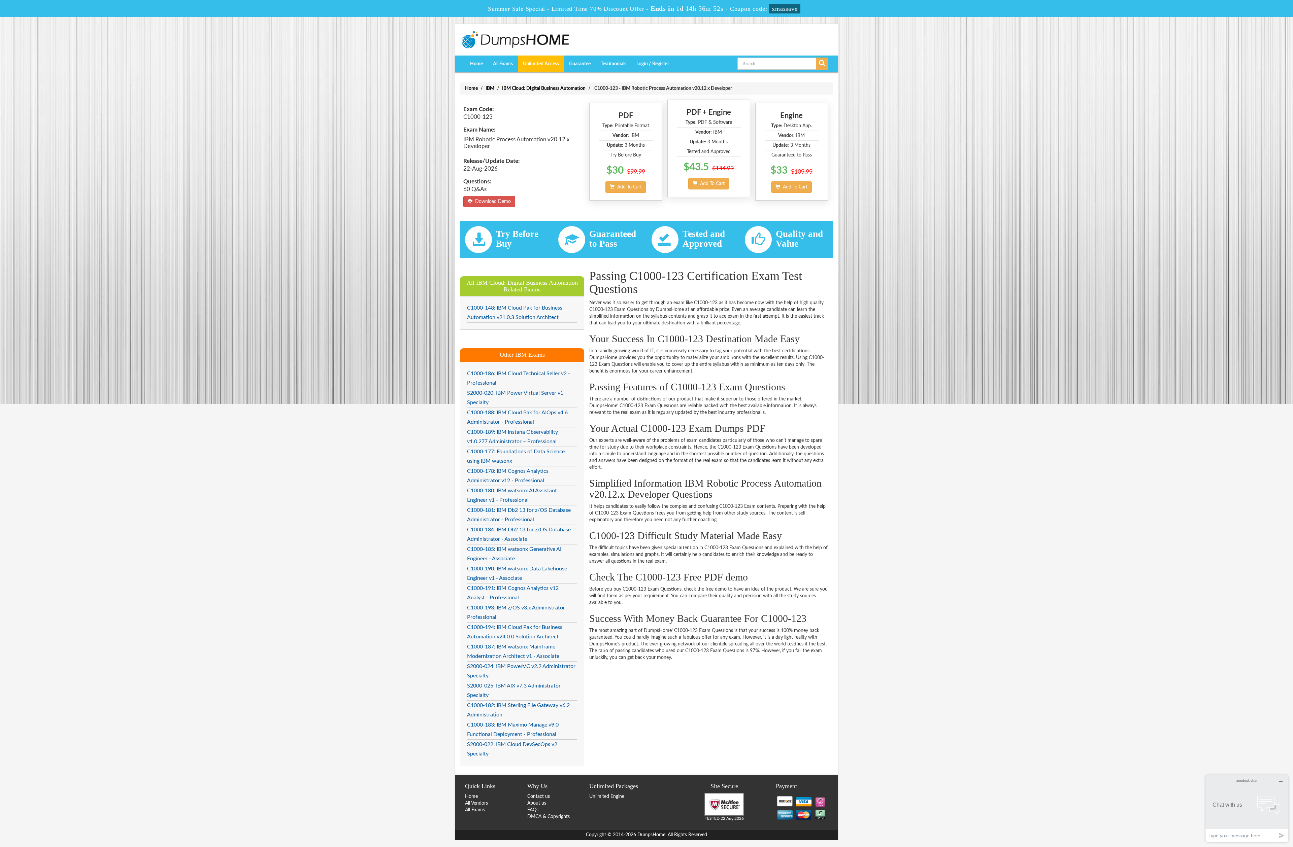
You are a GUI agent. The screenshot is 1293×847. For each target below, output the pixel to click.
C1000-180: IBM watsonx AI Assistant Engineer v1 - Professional (512, 495)
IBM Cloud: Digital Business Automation (544, 88)
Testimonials (613, 64)
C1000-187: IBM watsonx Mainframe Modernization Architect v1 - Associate (513, 651)
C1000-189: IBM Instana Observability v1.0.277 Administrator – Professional (512, 436)
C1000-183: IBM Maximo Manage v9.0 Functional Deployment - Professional (513, 729)
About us (536, 803)
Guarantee (580, 64)
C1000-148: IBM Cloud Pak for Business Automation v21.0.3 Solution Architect (514, 312)
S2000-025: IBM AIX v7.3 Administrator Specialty (514, 690)
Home (476, 64)
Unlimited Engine (606, 796)
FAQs (532, 810)
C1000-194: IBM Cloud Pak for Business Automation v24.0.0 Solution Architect (514, 632)
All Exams (503, 64)
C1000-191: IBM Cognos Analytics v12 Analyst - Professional (513, 593)
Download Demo (491, 201)
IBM (490, 88)
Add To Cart (628, 187)
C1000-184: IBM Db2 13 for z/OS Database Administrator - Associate (519, 534)
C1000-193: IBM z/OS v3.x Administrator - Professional (517, 612)
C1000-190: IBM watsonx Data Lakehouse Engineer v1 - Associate (517, 573)
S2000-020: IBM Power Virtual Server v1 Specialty (515, 397)
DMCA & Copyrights (548, 816)
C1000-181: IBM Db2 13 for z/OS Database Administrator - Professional (519, 514)
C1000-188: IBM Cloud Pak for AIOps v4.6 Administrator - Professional (517, 417)
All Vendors (476, 803)
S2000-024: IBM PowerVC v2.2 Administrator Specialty (521, 671)
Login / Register (652, 64)
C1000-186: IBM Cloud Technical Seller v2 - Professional (518, 378)
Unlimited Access (541, 64)
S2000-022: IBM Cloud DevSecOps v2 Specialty (512, 749)
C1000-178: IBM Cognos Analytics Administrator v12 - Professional (508, 475)
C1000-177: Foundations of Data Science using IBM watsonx (516, 456)
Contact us (538, 796)
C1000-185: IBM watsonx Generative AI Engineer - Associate (514, 553)
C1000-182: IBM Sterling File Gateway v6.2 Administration (518, 710)
